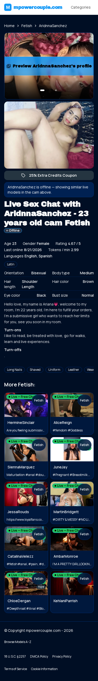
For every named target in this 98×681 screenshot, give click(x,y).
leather (73, 369)
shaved (35, 369)
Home (9, 25)
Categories (81, 7)
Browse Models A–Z (17, 642)
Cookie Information (44, 669)
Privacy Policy (61, 656)
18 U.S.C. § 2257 (15, 656)
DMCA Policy (39, 656)
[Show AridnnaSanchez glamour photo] (56, 90)
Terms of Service (15, 669)
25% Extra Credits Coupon (55, 176)
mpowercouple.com (34, 7)
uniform (54, 369)
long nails (14, 369)
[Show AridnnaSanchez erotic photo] (42, 90)
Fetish (26, 25)
